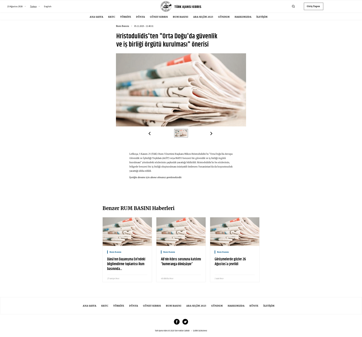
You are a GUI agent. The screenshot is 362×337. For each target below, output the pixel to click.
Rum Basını (180, 16)
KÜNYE (253, 305)
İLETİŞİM (262, 16)
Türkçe (33, 6)
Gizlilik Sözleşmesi (200, 330)
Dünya (140, 16)
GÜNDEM (224, 16)
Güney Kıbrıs (159, 16)
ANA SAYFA (96, 16)
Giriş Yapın (313, 6)
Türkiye (125, 16)
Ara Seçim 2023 (203, 16)
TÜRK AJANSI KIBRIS (187, 6)
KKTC (111, 16)
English (47, 6)
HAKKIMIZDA (243, 16)
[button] (150, 134)
